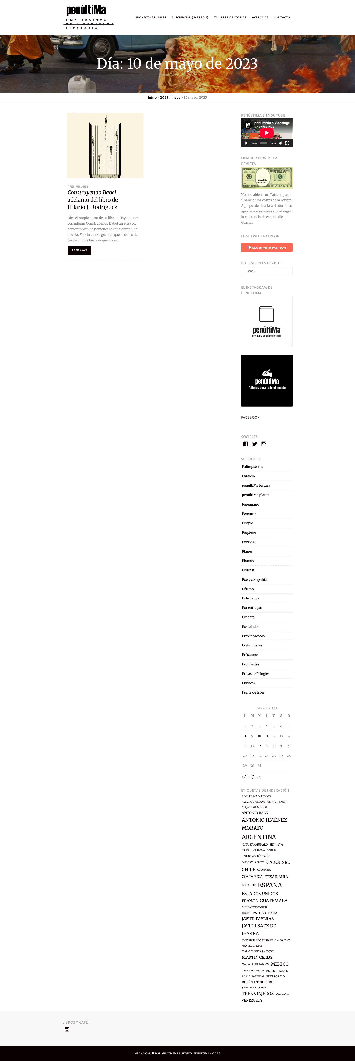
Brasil (246, 850)
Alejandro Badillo (254, 807)
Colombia (264, 869)
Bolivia (276, 844)
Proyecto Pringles (150, 17)
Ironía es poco (254, 913)
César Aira (276, 876)
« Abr (245, 777)
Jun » (256, 777)
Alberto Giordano (253, 802)
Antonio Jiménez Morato (264, 824)
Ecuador (249, 885)
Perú (246, 976)
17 (259, 746)
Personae (249, 542)
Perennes (249, 513)
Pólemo (248, 589)
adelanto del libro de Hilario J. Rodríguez (93, 200)
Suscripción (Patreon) (190, 17)
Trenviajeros (258, 993)
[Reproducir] (246, 143)
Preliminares (78, 186)
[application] (267, 132)
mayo (176, 97)
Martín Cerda (257, 957)
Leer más (79, 250)
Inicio (152, 97)
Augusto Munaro (255, 844)
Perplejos (249, 532)
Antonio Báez (255, 813)
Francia (250, 901)
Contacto (282, 17)
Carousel (278, 862)
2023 (164, 97)
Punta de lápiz (253, 692)
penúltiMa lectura (256, 485)
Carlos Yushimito (253, 862)
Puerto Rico (275, 976)
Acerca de (260, 17)
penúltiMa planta (256, 495)
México (280, 964)
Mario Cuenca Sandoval (258, 951)
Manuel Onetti (252, 945)
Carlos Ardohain (264, 850)
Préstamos (250, 655)
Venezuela (252, 1000)
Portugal (258, 976)
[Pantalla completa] (287, 143)
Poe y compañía (254, 579)
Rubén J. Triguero (257, 982)
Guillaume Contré (255, 907)
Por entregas (252, 608)
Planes (247, 551)
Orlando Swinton (253, 970)
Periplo (247, 523)
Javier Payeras (258, 918)
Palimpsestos (252, 466)
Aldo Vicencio (277, 801)
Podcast (248, 570)
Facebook (250, 417)
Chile (248, 869)
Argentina (259, 836)
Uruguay (282, 993)
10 (259, 736)
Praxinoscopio (253, 636)
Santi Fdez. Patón (254, 987)
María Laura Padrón (255, 964)
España (270, 885)
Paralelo (248, 476)
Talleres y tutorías (230, 17)
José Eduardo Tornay (257, 940)
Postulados (250, 626)
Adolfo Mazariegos (256, 796)
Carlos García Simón (256, 855)
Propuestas (250, 664)
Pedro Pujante (277, 970)
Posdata (248, 617)
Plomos (248, 561)
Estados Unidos (260, 893)
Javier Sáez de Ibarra (259, 929)
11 (266, 736)
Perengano (250, 504)
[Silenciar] (281, 143)
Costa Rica (252, 876)
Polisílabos (250, 598)
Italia (272, 913)
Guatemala (274, 900)
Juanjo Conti (282, 940)
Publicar (248, 683)
